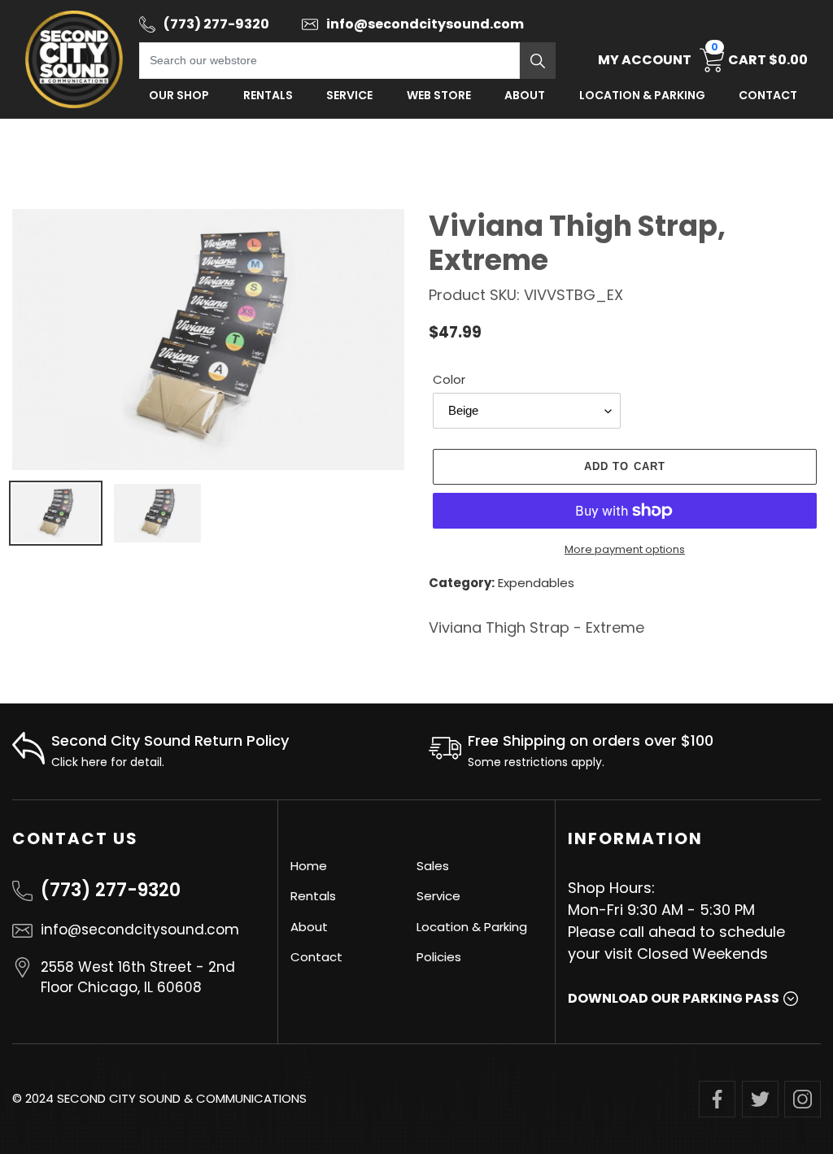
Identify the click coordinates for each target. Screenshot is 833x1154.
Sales (432, 865)
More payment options (625, 549)
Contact (768, 95)
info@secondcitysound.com (140, 929)
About (524, 95)
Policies (438, 956)
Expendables (536, 582)
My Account (644, 59)
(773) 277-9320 (111, 890)
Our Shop (179, 95)
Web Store (439, 95)
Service (349, 95)
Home (308, 865)
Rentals (268, 95)
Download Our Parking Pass (673, 998)
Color (449, 379)
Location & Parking (471, 926)
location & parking (642, 95)
